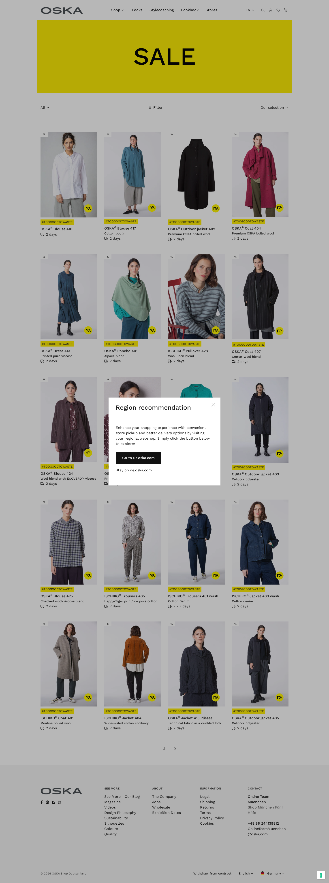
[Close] (213, 404)
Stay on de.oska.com (134, 470)
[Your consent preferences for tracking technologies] (321, 875)
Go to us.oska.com (138, 458)
